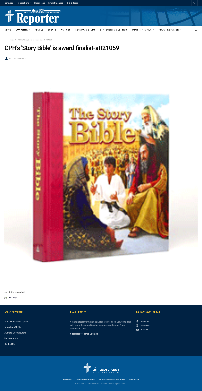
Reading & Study (85, 29)
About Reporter (169, 29)
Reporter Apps (11, 338)
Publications (23, 3)
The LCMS (12, 58)
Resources (39, 3)
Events (52, 29)
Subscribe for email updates (84, 334)
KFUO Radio (72, 3)
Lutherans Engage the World (112, 379)
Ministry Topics (142, 29)
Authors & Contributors (15, 333)
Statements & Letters (114, 29)
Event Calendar (55, 3)
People (39, 29)
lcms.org (8, 3)
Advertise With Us (12, 327)
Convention (23, 29)
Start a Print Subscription (16, 321)
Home (12, 40)
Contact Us (9, 344)
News (7, 29)
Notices (66, 29)
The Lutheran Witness (85, 379)
